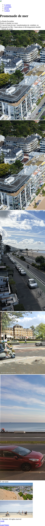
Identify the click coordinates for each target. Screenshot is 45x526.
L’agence (7, 5)
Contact (7, 11)
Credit (2, 521)
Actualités (7, 7)
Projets (6, 9)
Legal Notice (4, 525)
